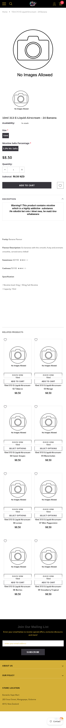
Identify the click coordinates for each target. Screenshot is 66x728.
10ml (5, 135)
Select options (17, 448)
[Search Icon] (10, 3)
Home (5, 11)
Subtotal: (7, 176)
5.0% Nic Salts (10, 148)
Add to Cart (17, 381)
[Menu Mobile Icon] (4, 4)
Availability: (8, 123)
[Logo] (33, 3)
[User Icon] (54, 3)
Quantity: (7, 164)
